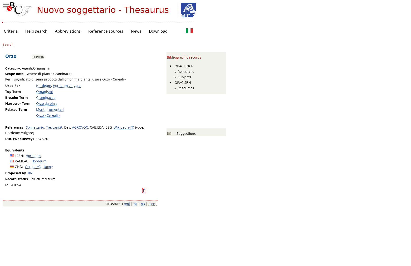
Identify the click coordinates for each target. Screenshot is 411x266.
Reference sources (105, 31)
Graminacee (45, 97)
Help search (36, 31)
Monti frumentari (50, 109)
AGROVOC (80, 127)
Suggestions (185, 133)
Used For (12, 85)
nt (135, 203)
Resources (186, 71)
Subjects (184, 77)
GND (18, 166)
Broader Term (16, 97)
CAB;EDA (97, 127)
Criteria (11, 31)
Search (8, 44)
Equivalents (14, 150)
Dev (67, 127)
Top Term (13, 91)
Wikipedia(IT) (124, 127)
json (152, 203)
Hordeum (43, 85)
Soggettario (35, 127)
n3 (143, 203)
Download (158, 31)
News (136, 31)
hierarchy (38, 57)
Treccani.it (54, 127)
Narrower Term (17, 103)
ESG (109, 127)
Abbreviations (68, 31)
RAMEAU (22, 161)
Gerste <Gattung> (39, 166)
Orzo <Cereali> (48, 115)
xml (127, 203)
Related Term (16, 109)
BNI (31, 173)
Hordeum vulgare (67, 85)
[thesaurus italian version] (189, 31)
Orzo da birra (47, 103)
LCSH (19, 155)
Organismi (44, 91)
